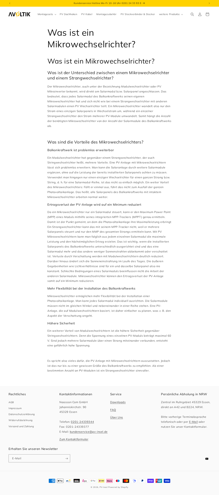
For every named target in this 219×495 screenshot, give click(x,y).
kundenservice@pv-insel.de (89, 431)
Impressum (15, 408)
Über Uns (116, 417)
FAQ (113, 409)
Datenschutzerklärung (22, 414)
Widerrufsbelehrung (21, 420)
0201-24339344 (82, 421)
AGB (11, 402)
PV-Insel (104, 487)
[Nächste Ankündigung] (209, 3)
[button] (47, 14)
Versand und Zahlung (21, 426)
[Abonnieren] (65, 458)
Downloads (118, 402)
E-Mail (193, 421)
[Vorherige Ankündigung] (10, 3)
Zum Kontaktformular (73, 439)
